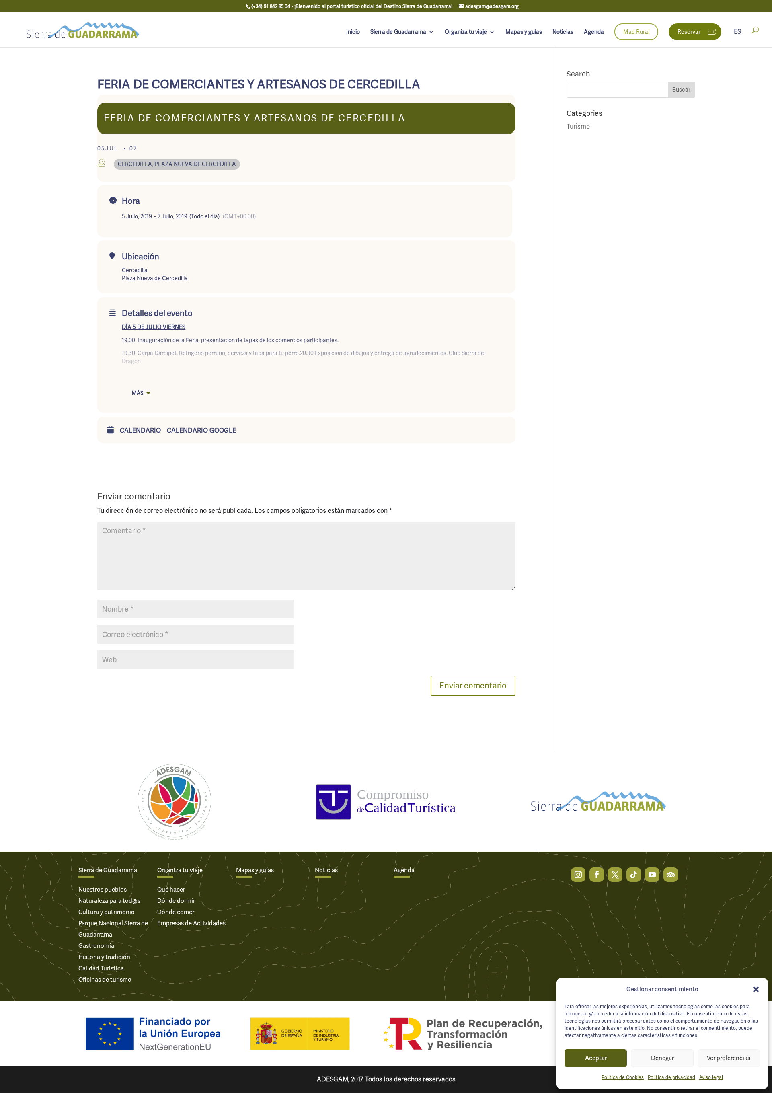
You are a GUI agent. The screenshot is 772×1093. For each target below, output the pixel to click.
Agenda (594, 32)
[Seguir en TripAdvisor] (670, 874)
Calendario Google (201, 431)
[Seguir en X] (615, 874)
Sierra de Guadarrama (398, 32)
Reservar (689, 31)
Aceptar (596, 1058)
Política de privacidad (671, 1077)
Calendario (140, 431)
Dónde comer (175, 912)
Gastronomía (96, 946)
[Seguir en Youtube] (652, 874)
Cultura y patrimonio (106, 912)
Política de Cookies (623, 1077)
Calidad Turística (101, 968)
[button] (756, 989)
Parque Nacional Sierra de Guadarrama (113, 929)
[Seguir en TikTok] (633, 874)
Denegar (662, 1058)
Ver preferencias (728, 1058)
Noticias (562, 32)
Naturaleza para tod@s (109, 901)
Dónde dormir (176, 901)
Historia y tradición (104, 957)
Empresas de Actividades (191, 923)
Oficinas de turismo (104, 980)
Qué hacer (171, 889)
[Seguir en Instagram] (578, 874)
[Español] (737, 38)
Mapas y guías (523, 32)
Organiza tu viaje (466, 32)
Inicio (353, 32)
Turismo (578, 126)
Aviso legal (711, 1077)
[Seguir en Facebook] (596, 874)
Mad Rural (636, 31)
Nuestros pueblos (102, 889)
